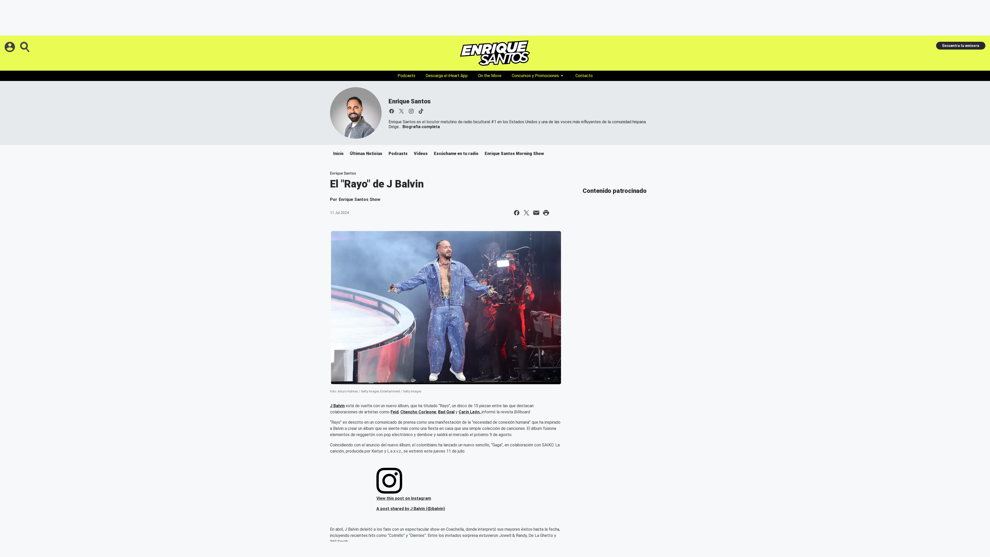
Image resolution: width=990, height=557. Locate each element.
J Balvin (337, 405)
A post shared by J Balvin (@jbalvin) (410, 508)
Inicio (338, 153)
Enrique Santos (410, 101)
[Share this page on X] (526, 212)
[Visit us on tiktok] (421, 111)
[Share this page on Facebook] (516, 212)
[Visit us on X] (401, 111)
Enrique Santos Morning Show (514, 153)
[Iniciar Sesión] (10, 47)
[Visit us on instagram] (411, 111)
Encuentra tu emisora (960, 46)
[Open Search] (25, 47)
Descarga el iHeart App (447, 75)
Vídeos (421, 153)
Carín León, (470, 411)
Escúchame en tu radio (456, 153)
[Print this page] (546, 212)
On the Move (489, 75)
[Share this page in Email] (536, 212)
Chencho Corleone (418, 411)
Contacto (584, 75)
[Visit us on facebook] (392, 111)
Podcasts (406, 75)
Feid (395, 411)
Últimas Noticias (366, 153)
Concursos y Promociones (535, 75)
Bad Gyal (446, 411)
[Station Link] (495, 53)
